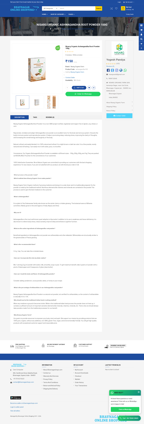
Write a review (77, 55)
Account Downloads (81, 373)
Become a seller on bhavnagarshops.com (24, 403)
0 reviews (68, 55)
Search (56, 29)
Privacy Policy (47, 379)
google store (15, 397)
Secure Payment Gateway (56, 344)
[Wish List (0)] (116, 8)
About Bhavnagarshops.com (52, 370)
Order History (79, 382)
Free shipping (20, 344)
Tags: (35, 117)
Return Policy (110, 111)
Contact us (46, 373)
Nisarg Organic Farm (77, 66)
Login (119, 2)
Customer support (85, 344)
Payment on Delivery (118, 345)
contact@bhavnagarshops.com (23, 382)
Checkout (78, 376)
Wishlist (77, 379)
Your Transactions (81, 385)
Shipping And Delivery (50, 389)
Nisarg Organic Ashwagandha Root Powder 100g (78, 29)
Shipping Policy (111, 106)
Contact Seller (70, 77)
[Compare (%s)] (111, 8)
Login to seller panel (17, 407)
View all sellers (15, 411)
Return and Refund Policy (51, 385)
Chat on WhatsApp (125, 409)
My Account (79, 370)
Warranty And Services (51, 376)
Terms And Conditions (50, 382)
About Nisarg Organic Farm (115, 102)
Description (19, 117)
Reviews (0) (50, 117)
